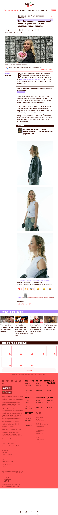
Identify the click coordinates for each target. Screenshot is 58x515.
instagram (8, 76)
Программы (28, 418)
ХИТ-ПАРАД (49, 407)
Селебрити (51, 297)
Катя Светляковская (38, 16)
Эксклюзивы (28, 390)
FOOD (27, 397)
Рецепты (27, 400)
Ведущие (27, 416)
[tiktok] (20, 380)
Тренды (49, 390)
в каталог (29, 370)
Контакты (38, 437)
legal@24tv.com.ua (7, 461)
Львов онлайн (28, 425)
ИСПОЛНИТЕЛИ (50, 402)
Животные (38, 385)
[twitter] (26, 304)
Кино (38, 10)
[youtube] (3, 383)
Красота (46, 297)
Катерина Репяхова (33, 297)
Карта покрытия (29, 423)
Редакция (38, 442)
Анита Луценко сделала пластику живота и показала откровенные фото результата (34, 89)
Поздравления (40, 402)
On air (50, 397)
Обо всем (38, 400)
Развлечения (31, 10)
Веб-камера (28, 420)
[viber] (30, 304)
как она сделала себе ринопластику (32, 79)
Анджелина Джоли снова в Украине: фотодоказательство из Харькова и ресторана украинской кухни (37, 131)
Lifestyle (40, 397)
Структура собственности (40, 420)
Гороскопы (39, 388)
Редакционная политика (40, 431)
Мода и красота (46, 10)
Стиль (48, 388)
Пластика (41, 297)
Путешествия (39, 407)
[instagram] (7, 380)
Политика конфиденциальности (40, 424)
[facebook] (22, 304)
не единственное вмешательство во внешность (35, 280)
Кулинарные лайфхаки (28, 405)
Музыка (27, 392)
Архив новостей (40, 439)
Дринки (27, 402)
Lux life (29, 413)
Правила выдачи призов (40, 434)
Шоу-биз (22, 10)
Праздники (39, 390)
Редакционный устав (40, 427)
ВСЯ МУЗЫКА (50, 400)
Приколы (38, 383)
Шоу (26, 388)
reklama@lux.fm (6, 468)
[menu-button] (2, 10)
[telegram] (18, 304)
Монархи (27, 383)
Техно (37, 405)
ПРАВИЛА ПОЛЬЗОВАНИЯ (39, 417)
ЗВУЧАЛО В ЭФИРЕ (51, 405)
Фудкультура (28, 408)
